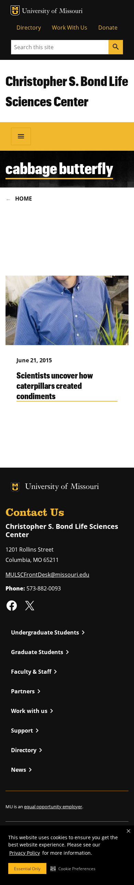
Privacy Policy (24, 853)
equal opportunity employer (53, 806)
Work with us (33, 711)
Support (26, 730)
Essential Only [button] (27, 869)
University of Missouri (52, 11)
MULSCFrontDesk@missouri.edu (47, 574)
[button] (73, 868)
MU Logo (15, 10)
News (22, 770)
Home (23, 198)
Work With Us (69, 27)
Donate (108, 27)
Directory (28, 27)
